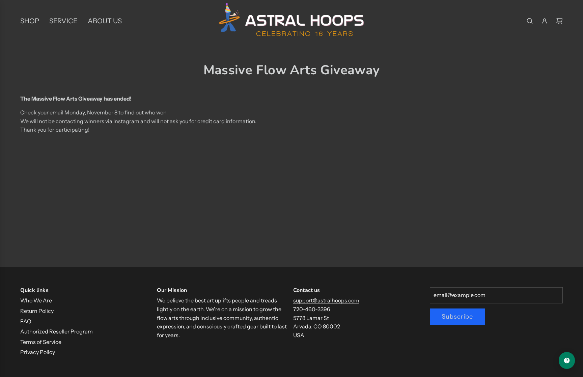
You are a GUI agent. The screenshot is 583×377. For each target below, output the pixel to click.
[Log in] (544, 21)
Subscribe (457, 316)
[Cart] (559, 21)
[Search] (529, 21)
